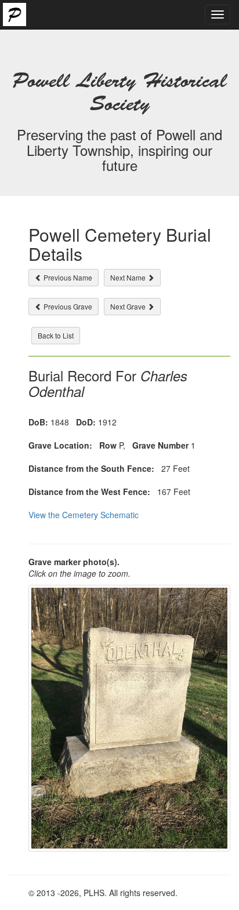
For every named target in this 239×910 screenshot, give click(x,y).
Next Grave (128, 306)
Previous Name (67, 277)
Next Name (128, 277)
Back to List (56, 335)
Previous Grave (67, 306)
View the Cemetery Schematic (83, 514)
